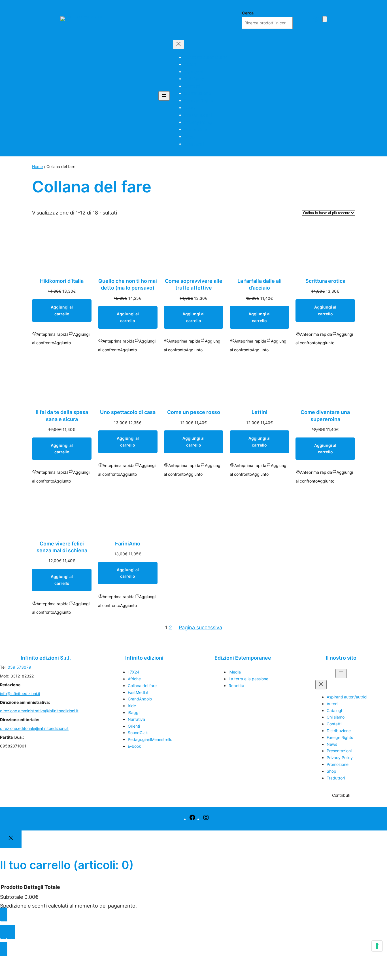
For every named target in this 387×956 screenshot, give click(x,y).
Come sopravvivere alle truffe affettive (193, 284)
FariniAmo (127, 544)
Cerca (248, 12)
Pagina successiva (200, 627)
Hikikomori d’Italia (62, 281)
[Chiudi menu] (178, 44)
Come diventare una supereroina (325, 415)
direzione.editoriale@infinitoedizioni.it (34, 728)
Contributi (341, 795)
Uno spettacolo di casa (128, 412)
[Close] (11, 839)
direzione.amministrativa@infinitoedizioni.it (39, 710)
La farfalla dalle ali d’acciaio (259, 284)
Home (37, 166)
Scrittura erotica (325, 281)
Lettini (259, 412)
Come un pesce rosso (193, 412)
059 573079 (19, 667)
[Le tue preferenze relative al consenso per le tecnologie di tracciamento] (377, 946)
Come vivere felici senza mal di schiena (62, 547)
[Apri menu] (164, 96)
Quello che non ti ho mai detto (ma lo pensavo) (127, 284)
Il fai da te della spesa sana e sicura (62, 415)
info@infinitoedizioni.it (20, 693)
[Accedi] (316, 18)
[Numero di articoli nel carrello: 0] (324, 19)
